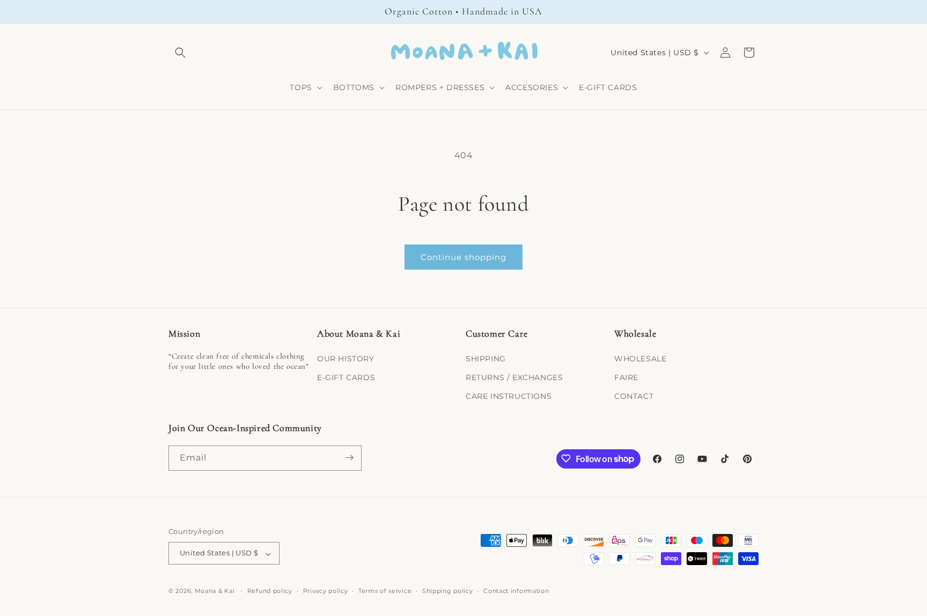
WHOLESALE (640, 358)
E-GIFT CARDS (346, 377)
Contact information (516, 591)
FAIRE (626, 377)
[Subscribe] (349, 457)
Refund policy (269, 591)
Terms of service (384, 591)
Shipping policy (447, 591)
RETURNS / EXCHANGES (514, 377)
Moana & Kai (215, 591)
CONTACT (633, 396)
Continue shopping (463, 257)
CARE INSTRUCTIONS (508, 396)
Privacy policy (325, 591)
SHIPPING (486, 358)
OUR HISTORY (345, 358)
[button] (180, 52)
